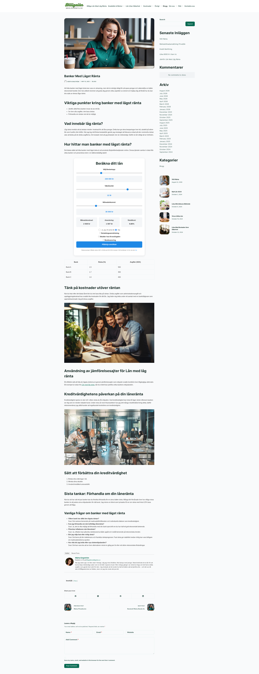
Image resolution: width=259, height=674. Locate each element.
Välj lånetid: (109, 186)
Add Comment (72, 640)
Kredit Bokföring (166, 49)
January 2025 (165, 141)
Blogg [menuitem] (165, 6)
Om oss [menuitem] (172, 6)
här (136, 250)
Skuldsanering (110, 240)
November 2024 (166, 147)
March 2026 (164, 104)
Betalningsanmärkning (110, 233)
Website (130, 632)
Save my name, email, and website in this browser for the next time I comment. (89, 660)
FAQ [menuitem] (179, 6)
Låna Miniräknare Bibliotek (181, 204)
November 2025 (166, 115)
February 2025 (165, 139)
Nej (119, 230)
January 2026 (165, 109)
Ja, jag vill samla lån (108, 230)
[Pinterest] (120, 596)
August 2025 (164, 123)
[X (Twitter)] (98, 596)
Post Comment (71, 666)
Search (162, 19)
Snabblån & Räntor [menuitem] (115, 6)
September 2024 (166, 152)
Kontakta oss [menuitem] (190, 6)
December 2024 (166, 144)
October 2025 (165, 117)
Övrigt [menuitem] (157, 6)
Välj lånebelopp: (109, 169)
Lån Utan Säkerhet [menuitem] (133, 6)
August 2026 (164, 91)
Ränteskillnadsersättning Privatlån (172, 44)
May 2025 (163, 131)
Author (67, 553)
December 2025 (166, 112)
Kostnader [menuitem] (147, 6)
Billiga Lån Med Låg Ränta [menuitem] (97, 6)
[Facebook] (75, 596)
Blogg (94, 81)
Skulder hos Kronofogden (110, 237)
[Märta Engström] (69, 561)
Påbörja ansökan (109, 244)
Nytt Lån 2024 (177, 192)
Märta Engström (82, 558)
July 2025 (163, 125)
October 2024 (165, 149)
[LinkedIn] (143, 596)
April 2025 (164, 133)
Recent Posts (76, 553)
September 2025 (166, 120)
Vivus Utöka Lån (177, 216)
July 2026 (163, 93)
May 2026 (163, 99)
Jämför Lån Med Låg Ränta (170, 59)
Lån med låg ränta (88, 385)
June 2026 (164, 96)
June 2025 (164, 128)
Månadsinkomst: (109, 202)
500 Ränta (163, 39)
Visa (75, 581)
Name (69, 632)
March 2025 (164, 136)
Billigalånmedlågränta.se (93, 560)
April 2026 (164, 101)
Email (99, 632)
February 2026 (165, 107)
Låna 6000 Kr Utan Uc (168, 54)
